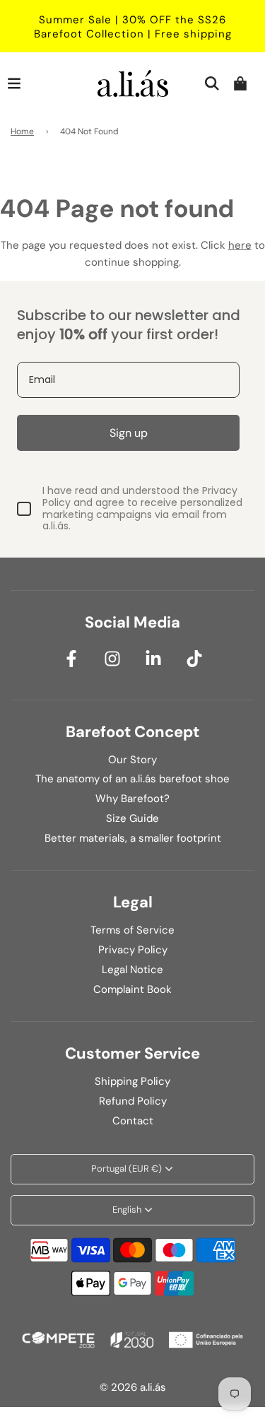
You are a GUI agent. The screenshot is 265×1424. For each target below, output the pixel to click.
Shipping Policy (132, 1081)
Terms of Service (132, 930)
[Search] (212, 83)
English (126, 1210)
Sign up (129, 432)
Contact (132, 1121)
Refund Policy (133, 1101)
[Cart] (240, 83)
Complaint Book (132, 989)
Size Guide (132, 818)
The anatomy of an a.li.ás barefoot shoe (132, 779)
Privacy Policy (132, 950)
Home (22, 131)
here (240, 245)
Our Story (132, 760)
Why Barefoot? (132, 799)
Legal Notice (132, 970)
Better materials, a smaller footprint (133, 838)
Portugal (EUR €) (126, 1169)
